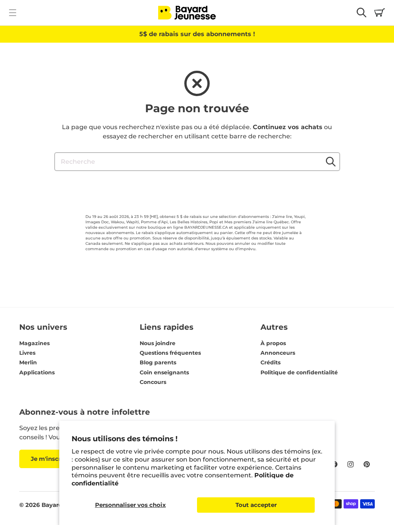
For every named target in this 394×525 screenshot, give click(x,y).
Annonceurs (277, 352)
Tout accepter (256, 504)
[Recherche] (330, 161)
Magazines (34, 343)
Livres (27, 352)
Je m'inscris (48, 458)
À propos (273, 343)
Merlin (28, 362)
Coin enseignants (164, 372)
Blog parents (158, 362)
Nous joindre (157, 343)
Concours (153, 382)
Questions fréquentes (170, 352)
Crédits (270, 362)
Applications (37, 372)
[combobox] (197, 161)
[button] (12, 12)
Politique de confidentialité (299, 372)
